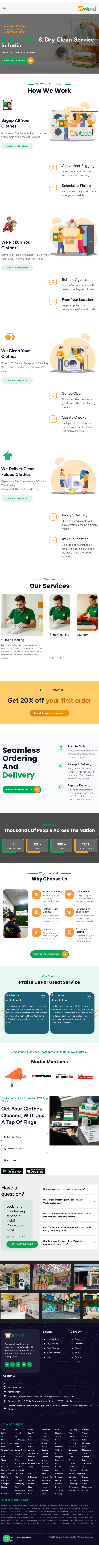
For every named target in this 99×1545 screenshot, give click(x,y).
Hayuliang (73, 1430)
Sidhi (3, 1457)
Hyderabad (19, 1470)
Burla (57, 1463)
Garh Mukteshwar (20, 1489)
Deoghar (45, 1450)
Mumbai (45, 1457)
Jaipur (84, 1467)
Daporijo (72, 1480)
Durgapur (18, 1480)
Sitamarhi (32, 1484)
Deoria (85, 1470)
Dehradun (73, 1477)
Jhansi (44, 1473)
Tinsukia (72, 1436)
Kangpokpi (59, 1460)
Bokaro (44, 1494)
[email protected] (15, 1383)
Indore (58, 1453)
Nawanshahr (87, 1487)
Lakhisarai (73, 1440)
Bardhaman (5, 1480)
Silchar (85, 1436)
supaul (31, 1443)
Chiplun (18, 1460)
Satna (84, 1453)
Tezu (3, 1436)
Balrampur (73, 1470)
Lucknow (59, 1473)
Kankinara (46, 1480)
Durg (30, 1494)
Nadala (44, 1487)
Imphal (44, 1460)
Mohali (17, 1467)
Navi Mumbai (74, 1490)
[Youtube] (24, 1364)
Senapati (72, 1460)
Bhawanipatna (34, 1463)
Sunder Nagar (20, 1450)
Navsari (45, 1447)
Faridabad (59, 1447)
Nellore (4, 1440)
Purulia (58, 1480)
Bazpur (85, 1477)
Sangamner (19, 1494)
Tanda (30, 1467)
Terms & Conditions (24, 1537)
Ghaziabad (19, 1473)
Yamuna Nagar (7, 1450)
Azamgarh (46, 1470)
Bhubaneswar (20, 1463)
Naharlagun (60, 1433)
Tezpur (58, 1436)
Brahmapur (46, 1463)
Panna (30, 1490)
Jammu (31, 1450)
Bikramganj (19, 1484)
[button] (53, 658)
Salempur (5, 1484)
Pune (71, 1457)
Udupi (17, 1453)
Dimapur (85, 1490)
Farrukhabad (6, 1473)
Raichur (45, 1490)
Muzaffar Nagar (75, 1473)
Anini (17, 1430)
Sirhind (58, 1467)
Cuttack (72, 1463)
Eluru (30, 1487)
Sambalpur (86, 1463)
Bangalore (73, 1450)
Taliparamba (33, 1453)
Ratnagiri (85, 1457)
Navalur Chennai (8, 1470)
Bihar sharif (32, 1440)
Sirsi (3, 1453)
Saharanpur (33, 1477)
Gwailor (45, 1453)
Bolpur (58, 1487)
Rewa (71, 1453)
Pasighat (72, 1433)
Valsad (31, 1447)
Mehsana (86, 1443)
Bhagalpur (46, 1440)
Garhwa (58, 1450)
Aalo (3, 1430)
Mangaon (59, 1457)
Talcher (4, 1463)
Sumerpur (59, 1490)
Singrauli (18, 1457)
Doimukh (59, 1430)
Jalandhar (46, 1467)
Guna (84, 1484)
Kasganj (58, 1494)
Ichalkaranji (32, 1457)
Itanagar (85, 1430)
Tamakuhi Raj (47, 1477)
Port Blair (31, 1433)
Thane (3, 1460)
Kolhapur (5, 1494)
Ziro (29, 1436)
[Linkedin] (12, 1364)
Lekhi (3, 1433)
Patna (84, 1440)
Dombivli (58, 1484)
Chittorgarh (73, 1467)
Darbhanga (73, 1484)
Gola (30, 1473)
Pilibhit (17, 1477)
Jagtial (30, 1470)
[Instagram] (18, 1364)
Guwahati (46, 1436)
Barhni (57, 1470)
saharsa (18, 1443)
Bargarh (85, 1460)
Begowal (4, 1467)
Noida (84, 1473)
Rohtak (72, 1447)
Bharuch (72, 1443)
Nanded (45, 1484)
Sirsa (84, 1447)
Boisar (30, 1460)
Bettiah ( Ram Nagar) (6, 1445)
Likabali (18, 1433)
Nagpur (4, 1487)
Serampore (73, 1487)
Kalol (17, 1447)
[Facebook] (7, 1364)
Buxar (57, 1440)
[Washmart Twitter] (29, 1364)
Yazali (17, 1436)
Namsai (45, 1433)
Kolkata (31, 1480)
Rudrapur (59, 1477)
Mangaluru (86, 1450)
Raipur (44, 1443)
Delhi (57, 1443)
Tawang (85, 1433)
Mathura (4, 1477)
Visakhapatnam (21, 1440)
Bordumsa (46, 1430)
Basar (30, 1430)
